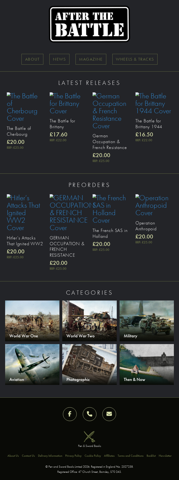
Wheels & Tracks (135, 59)
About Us (13, 456)
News (59, 59)
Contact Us (28, 456)
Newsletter (165, 456)
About (32, 59)
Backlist (151, 456)
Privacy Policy (73, 456)
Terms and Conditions (131, 456)
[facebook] (70, 414)
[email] (109, 414)
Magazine (91, 59)
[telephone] (89, 414)
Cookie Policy (93, 456)
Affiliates (109, 456)
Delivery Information (50, 456)
